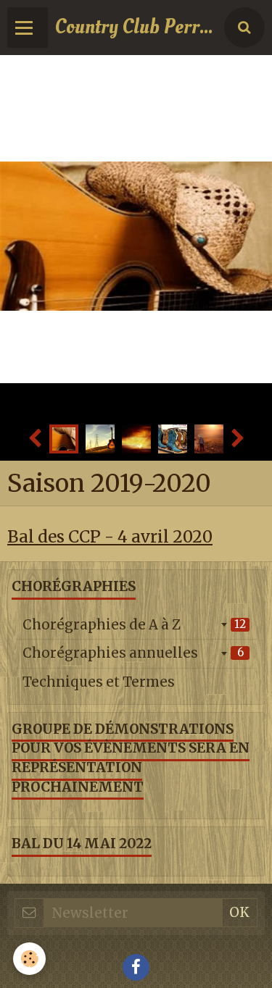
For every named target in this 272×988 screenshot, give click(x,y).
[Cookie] (29, 958)
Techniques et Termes (98, 682)
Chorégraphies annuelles (133, 653)
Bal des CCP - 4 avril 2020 (110, 537)
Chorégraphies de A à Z (134, 624)
